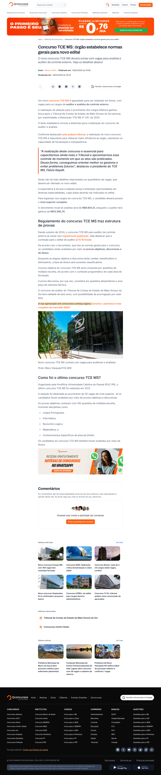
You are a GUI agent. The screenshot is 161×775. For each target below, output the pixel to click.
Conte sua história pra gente (35, 750)
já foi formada (83, 239)
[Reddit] (140, 749)
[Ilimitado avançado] (80, 26)
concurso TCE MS (59, 100)
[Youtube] (129, 749)
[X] (123, 749)
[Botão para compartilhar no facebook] (66, 86)
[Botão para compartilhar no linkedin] (79, 86)
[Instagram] (134, 749)
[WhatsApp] (151, 749)
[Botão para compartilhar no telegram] (59, 86)
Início (40, 39)
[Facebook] (117, 749)
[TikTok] (146, 749)
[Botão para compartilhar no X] (72, 86)
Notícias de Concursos (53, 39)
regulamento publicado (75, 236)
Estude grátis (145, 5)
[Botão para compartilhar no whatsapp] (53, 86)
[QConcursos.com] (17, 697)
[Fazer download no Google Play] (120, 767)
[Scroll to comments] (40, 86)
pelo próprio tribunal (73, 134)
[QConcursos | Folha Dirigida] (19, 5)
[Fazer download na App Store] (143, 767)
